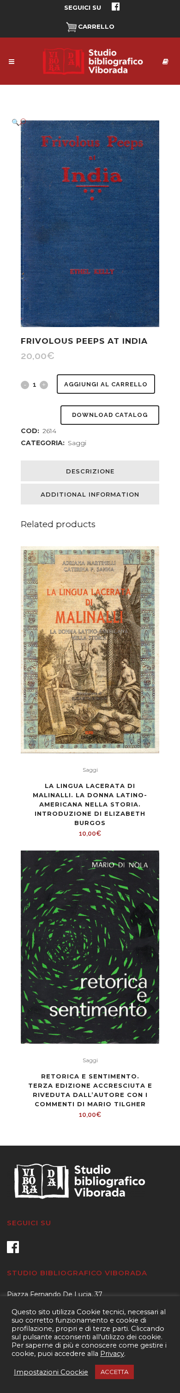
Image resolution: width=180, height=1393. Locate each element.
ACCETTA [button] (114, 1371)
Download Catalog (110, 414)
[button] (81, 122)
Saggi (77, 443)
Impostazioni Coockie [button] (51, 1372)
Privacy (112, 1353)
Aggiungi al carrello (106, 384)
